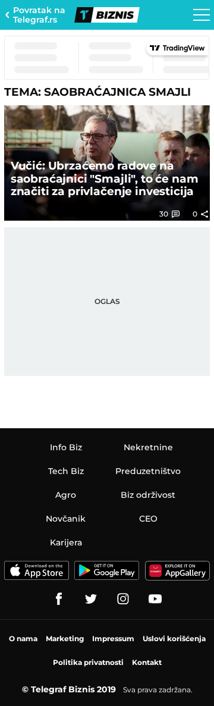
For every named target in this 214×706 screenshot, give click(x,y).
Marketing (65, 638)
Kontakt (147, 662)
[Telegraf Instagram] (123, 599)
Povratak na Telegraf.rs (39, 14)
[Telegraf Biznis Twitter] (91, 599)
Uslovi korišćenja (174, 638)
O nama (23, 638)
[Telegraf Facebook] (59, 599)
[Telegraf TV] (155, 599)
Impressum (113, 638)
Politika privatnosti (88, 662)
